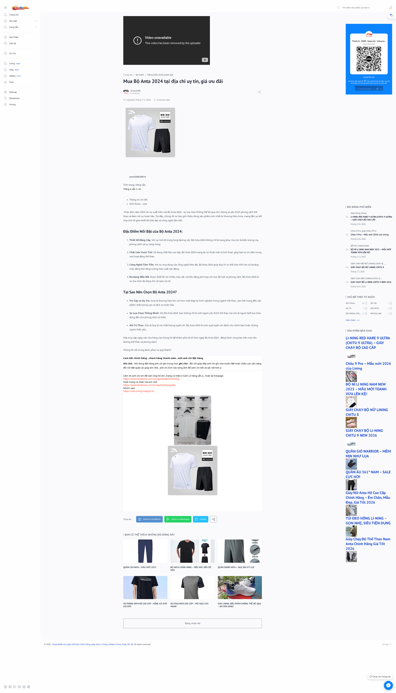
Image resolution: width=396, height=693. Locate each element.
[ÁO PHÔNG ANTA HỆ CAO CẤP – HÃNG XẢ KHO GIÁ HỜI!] (145, 587)
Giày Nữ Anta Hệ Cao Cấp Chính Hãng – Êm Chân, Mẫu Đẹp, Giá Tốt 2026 (368, 497)
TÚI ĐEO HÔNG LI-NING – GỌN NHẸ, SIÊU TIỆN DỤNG (368, 520)
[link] (151, 378)
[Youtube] (19, 686)
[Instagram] (10, 686)
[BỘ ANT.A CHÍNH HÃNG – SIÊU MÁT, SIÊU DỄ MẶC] (192, 551)
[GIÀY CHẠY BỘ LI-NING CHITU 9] (365, 278)
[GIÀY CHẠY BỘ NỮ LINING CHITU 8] (367, 263)
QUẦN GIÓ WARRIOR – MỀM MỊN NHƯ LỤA (368, 453)
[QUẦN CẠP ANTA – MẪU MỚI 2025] (145, 551)
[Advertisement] (369, 151)
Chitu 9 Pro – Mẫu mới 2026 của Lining (370, 234)
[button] (390, 7)
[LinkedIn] (24, 686)
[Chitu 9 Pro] (356, 231)
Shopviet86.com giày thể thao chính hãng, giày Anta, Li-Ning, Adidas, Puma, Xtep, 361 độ (92, 644)
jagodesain (171, 644)
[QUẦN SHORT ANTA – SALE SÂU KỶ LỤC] (240, 551)
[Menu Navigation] (5, 7)
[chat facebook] (388, 685)
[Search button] (338, 7)
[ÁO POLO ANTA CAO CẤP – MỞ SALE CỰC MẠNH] (192, 587)
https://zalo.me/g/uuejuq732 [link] (138, 391)
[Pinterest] (28, 686)
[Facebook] (5, 686)
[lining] (363, 213)
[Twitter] (14, 686)
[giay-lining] (389, 263)
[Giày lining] (356, 213)
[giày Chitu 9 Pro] (369, 231)
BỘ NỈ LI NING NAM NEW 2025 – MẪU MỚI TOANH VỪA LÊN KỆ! (371, 251)
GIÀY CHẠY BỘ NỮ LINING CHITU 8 (367, 267)
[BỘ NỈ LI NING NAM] (360, 245)
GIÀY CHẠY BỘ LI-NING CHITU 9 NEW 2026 (371, 282)
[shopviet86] (135, 90)
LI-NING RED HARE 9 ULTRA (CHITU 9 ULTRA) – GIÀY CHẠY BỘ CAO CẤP (371, 218)
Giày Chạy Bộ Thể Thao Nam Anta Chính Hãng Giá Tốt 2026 (368, 544)
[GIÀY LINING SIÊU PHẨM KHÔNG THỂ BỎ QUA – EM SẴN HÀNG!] (240, 587)
